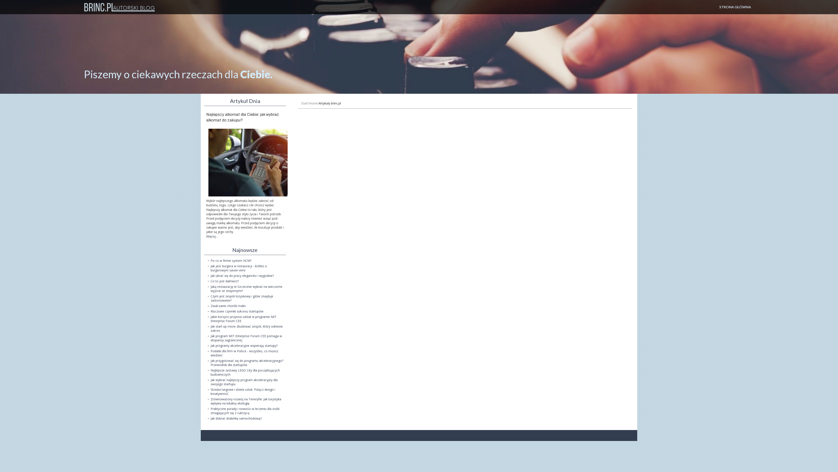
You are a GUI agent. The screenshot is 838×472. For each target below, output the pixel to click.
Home (313, 103)
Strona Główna (735, 7)
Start (304, 103)
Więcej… (212, 236)
